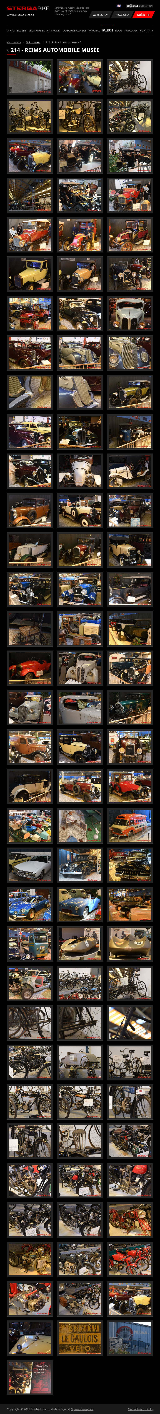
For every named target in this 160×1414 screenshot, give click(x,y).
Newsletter (100, 14)
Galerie (107, 30)
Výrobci (94, 30)
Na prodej (53, 30)
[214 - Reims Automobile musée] (30, 77)
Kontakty (146, 30)
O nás (11, 30)
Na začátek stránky (140, 1409)
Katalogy (131, 30)
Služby (21, 30)
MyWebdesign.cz (82, 1409)
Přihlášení (122, 14)
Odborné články (74, 30)
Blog (118, 30)
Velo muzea (37, 30)
